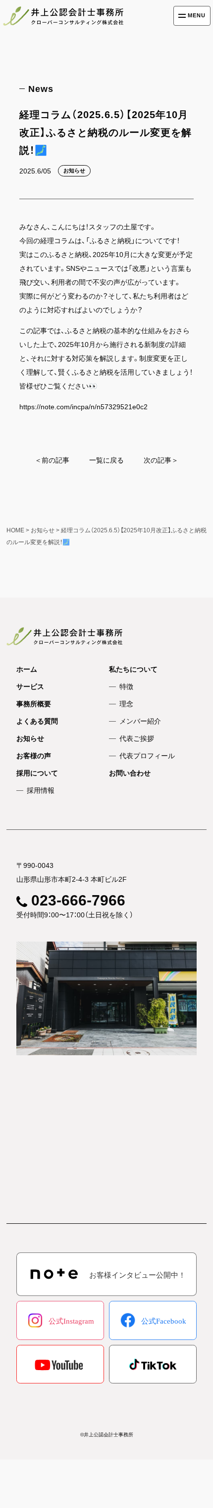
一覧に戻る (106, 460)
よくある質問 (37, 721)
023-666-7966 (78, 900)
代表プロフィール (147, 755)
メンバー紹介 (140, 721)
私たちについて (133, 669)
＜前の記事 (52, 460)
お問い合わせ (130, 773)
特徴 (126, 686)
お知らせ (30, 738)
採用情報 (40, 790)
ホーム (26, 669)
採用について (37, 773)
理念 (126, 703)
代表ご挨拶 (136, 738)
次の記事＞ (161, 460)
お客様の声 (33, 755)
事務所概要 (33, 703)
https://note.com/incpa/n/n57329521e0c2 (83, 407)
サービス (30, 686)
